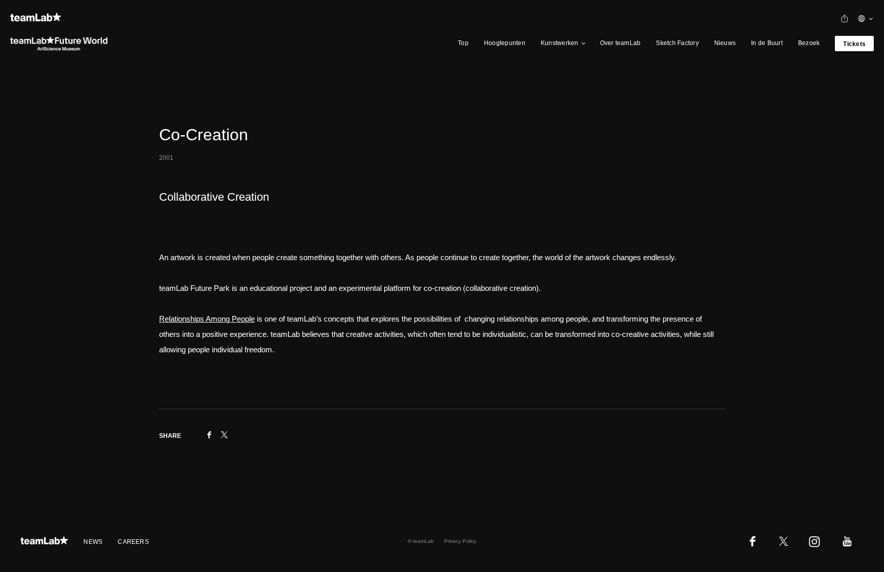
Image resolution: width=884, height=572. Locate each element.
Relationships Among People (207, 318)
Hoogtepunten (504, 43)
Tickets (854, 44)
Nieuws (725, 43)
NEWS (92, 541)
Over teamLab (620, 43)
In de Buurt (767, 43)
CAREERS (133, 541)
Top (463, 43)
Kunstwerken (560, 43)
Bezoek (809, 43)
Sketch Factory (677, 43)
